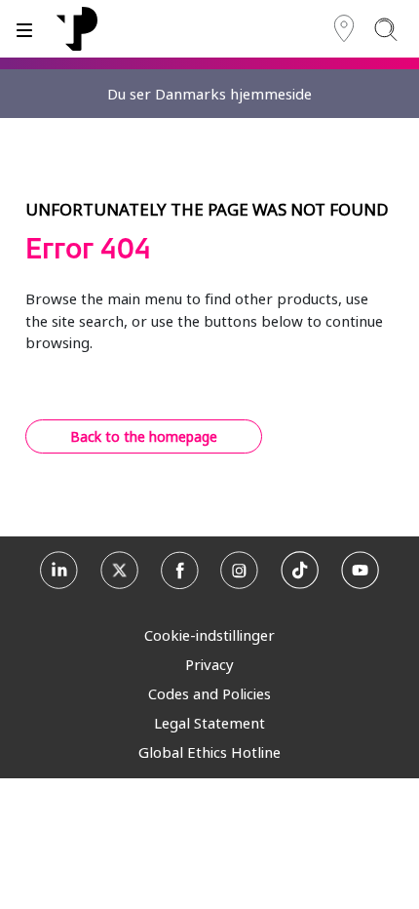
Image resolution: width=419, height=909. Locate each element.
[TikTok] (300, 573)
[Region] (344, 29)
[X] (119, 573)
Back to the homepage (143, 436)
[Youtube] (360, 573)
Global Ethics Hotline (209, 752)
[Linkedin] (59, 573)
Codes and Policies (209, 693)
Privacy (209, 664)
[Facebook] (180, 573)
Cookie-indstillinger (209, 635)
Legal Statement (209, 722)
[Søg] (385, 29)
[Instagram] (239, 573)
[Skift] (24, 29)
